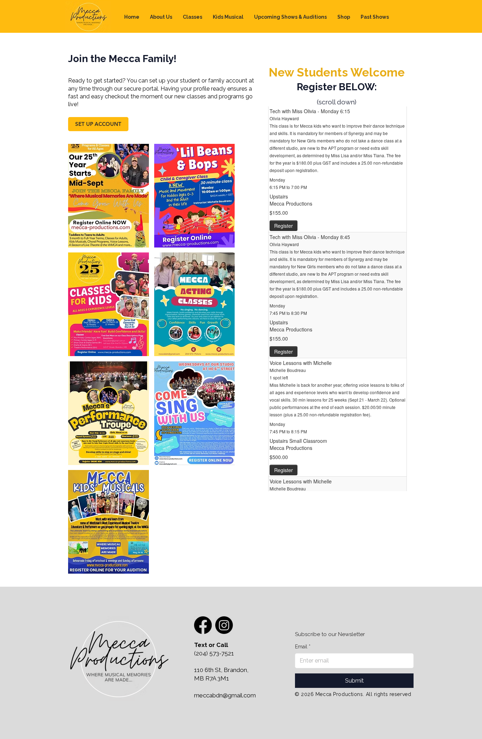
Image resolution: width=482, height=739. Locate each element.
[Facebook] (203, 625)
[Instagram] (224, 625)
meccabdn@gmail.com (225, 695)
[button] (192, 17)
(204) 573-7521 (214, 653)
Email (303, 646)
